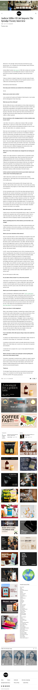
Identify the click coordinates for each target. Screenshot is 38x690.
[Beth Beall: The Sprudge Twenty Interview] (31, 657)
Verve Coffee (22, 635)
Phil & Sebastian (23, 626)
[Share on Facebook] (30, 379)
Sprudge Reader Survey (5, 682)
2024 (2, 23)
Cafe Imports (16, 70)
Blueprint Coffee (23, 593)
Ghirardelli (21, 606)
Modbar (21, 617)
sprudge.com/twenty (13, 67)
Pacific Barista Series (23, 624)
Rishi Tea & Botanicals (24, 630)
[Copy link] (36, 379)
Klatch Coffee (22, 610)
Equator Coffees (23, 604)
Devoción (21, 602)
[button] (2, 13)
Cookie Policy (25, 682)
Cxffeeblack (22, 601)
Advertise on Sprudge (26, 680)
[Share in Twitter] (32, 379)
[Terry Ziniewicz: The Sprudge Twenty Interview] (7, 657)
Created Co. (22, 600)
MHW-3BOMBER (23, 614)
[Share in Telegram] (34, 379)
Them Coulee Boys (29, 293)
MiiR (20, 615)
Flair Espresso (22, 605)
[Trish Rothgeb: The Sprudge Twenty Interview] (19, 657)
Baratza (21, 591)
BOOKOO (21, 592)
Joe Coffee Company (23, 609)
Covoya (21, 599)
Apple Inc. (22, 589)
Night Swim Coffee (23, 620)
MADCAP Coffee (23, 613)
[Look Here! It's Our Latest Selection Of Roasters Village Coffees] (10, 435)
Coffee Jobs (16, 680)
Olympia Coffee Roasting (24, 622)
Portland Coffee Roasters (24, 627)
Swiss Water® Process (24, 634)
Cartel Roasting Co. (23, 595)
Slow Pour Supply (23, 632)
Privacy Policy (16, 682)
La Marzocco (22, 612)
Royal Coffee (22, 631)
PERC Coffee (22, 625)
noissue (21, 621)
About (2, 680)
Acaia (21, 588)
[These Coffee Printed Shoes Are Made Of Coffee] (28, 435)
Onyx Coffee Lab (23, 623)
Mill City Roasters (23, 616)
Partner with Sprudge (24, 637)
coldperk (21, 596)
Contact (8, 680)
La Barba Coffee (23, 611)
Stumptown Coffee (23, 633)
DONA (21, 603)
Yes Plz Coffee (22, 636)
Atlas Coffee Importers (24, 590)
